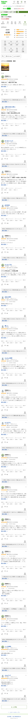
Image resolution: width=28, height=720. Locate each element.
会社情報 (9, 716)
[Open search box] (2, 56)
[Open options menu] (26, 76)
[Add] (25, 15)
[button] (5, 67)
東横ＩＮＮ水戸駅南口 (6, 16)
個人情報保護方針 (17, 716)
